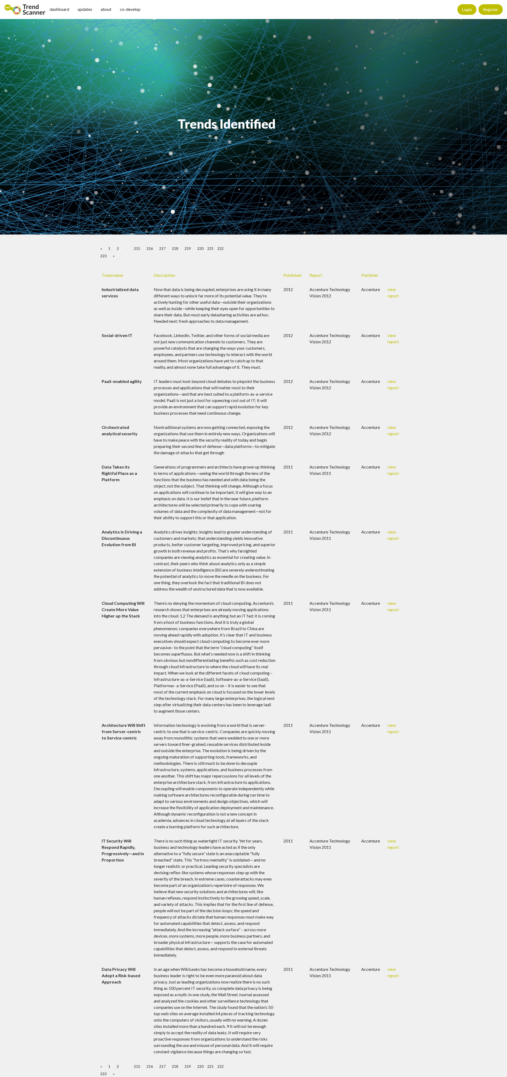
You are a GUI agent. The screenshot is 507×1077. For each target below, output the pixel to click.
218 (175, 248)
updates (85, 9)
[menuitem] (24, 9)
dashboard (59, 9)
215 (137, 248)
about (106, 9)
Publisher (369, 275)
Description (164, 275)
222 (220, 248)
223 (103, 256)
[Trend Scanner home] (24, 9)
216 (150, 248)
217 (162, 248)
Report (315, 275)
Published (292, 275)
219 (188, 248)
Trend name (112, 275)
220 (200, 248)
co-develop (130, 9)
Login (467, 9)
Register (490, 9)
